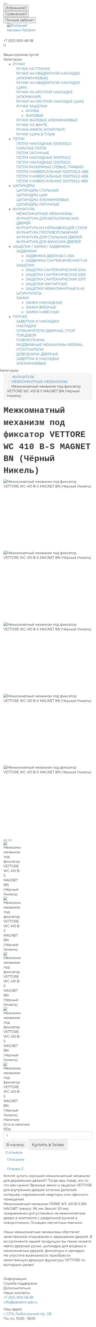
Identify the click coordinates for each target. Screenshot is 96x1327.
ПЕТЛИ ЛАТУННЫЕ (32, 153)
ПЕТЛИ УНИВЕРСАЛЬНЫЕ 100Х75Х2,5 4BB (52, 176)
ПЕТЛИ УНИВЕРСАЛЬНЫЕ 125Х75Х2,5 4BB (52, 181)
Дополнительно (17, 1288)
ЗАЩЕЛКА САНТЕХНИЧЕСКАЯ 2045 (56, 270)
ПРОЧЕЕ (20, 317)
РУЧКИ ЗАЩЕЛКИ (31, 106)
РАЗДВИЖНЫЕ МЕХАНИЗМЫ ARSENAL (49, 345)
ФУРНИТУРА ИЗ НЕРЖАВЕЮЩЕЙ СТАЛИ (51, 228)
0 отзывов (14, 1152)
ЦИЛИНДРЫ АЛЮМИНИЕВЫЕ (42, 200)
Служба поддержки (20, 1283)
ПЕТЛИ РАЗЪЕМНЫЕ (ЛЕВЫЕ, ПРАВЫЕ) (50, 167)
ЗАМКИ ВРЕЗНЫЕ (41, 307)
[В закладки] (5, 840)
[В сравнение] (10, 840)
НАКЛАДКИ (26, 326)
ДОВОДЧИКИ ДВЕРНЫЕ (37, 354)
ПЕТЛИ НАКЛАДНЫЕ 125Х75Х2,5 (43, 162)
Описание (15, 1159)
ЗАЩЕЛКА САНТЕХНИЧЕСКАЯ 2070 (56, 279)
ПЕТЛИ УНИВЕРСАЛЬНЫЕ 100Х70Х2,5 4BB (52, 172)
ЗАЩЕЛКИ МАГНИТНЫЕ (46, 284)
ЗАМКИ (22, 298)
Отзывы (15, 1169)
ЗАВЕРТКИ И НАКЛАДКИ (37, 321)
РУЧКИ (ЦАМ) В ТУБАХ (35, 134)
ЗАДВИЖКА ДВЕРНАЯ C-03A (50, 256)
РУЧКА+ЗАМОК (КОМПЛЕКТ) (40, 129)
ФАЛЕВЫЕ (34, 115)
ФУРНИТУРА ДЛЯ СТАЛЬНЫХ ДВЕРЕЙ (49, 237)
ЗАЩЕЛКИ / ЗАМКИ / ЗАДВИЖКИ (41, 246)
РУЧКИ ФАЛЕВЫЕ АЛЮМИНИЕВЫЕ (47, 120)
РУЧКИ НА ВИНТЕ (31, 125)
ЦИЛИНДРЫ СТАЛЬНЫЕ (37, 190)
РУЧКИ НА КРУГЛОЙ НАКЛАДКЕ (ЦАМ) (50, 101)
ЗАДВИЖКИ (26, 251)
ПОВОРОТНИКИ (30, 340)
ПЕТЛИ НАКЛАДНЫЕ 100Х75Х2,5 (43, 158)
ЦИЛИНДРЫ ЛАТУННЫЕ (37, 204)
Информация (14, 1279)
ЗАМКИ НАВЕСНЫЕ (42, 312)
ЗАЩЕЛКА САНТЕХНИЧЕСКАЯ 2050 (56, 275)
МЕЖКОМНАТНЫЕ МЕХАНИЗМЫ (44, 214)
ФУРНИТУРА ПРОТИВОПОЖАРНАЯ (47, 232)
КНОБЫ (32, 111)
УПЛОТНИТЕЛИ (30, 349)
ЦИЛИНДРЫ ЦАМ (31, 195)
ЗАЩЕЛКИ (25, 265)
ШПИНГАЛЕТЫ (29, 293)
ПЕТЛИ (19, 139)
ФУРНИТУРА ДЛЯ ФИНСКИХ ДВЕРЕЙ (48, 242)
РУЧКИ (19, 64)
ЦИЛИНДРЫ (24, 186)
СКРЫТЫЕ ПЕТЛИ (31, 148)
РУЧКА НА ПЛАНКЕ (33, 69)
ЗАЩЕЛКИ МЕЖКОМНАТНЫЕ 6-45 (55, 289)
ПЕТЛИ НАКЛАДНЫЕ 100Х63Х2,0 (43, 144)
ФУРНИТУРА (24, 209)
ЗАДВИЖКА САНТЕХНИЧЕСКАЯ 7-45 (56, 260)
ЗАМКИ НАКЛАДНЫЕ (44, 303)
